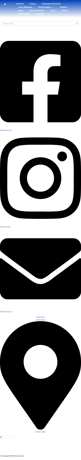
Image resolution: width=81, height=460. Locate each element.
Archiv (53, 11)
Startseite (20, 4)
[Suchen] (77, 24)
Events (20, 11)
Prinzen (33, 4)
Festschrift (39, 14)
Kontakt (65, 11)
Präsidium (63, 7)
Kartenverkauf (23, 14)
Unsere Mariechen (25, 7)
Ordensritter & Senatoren (51, 4)
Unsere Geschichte (37, 11)
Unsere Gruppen (44, 7)
